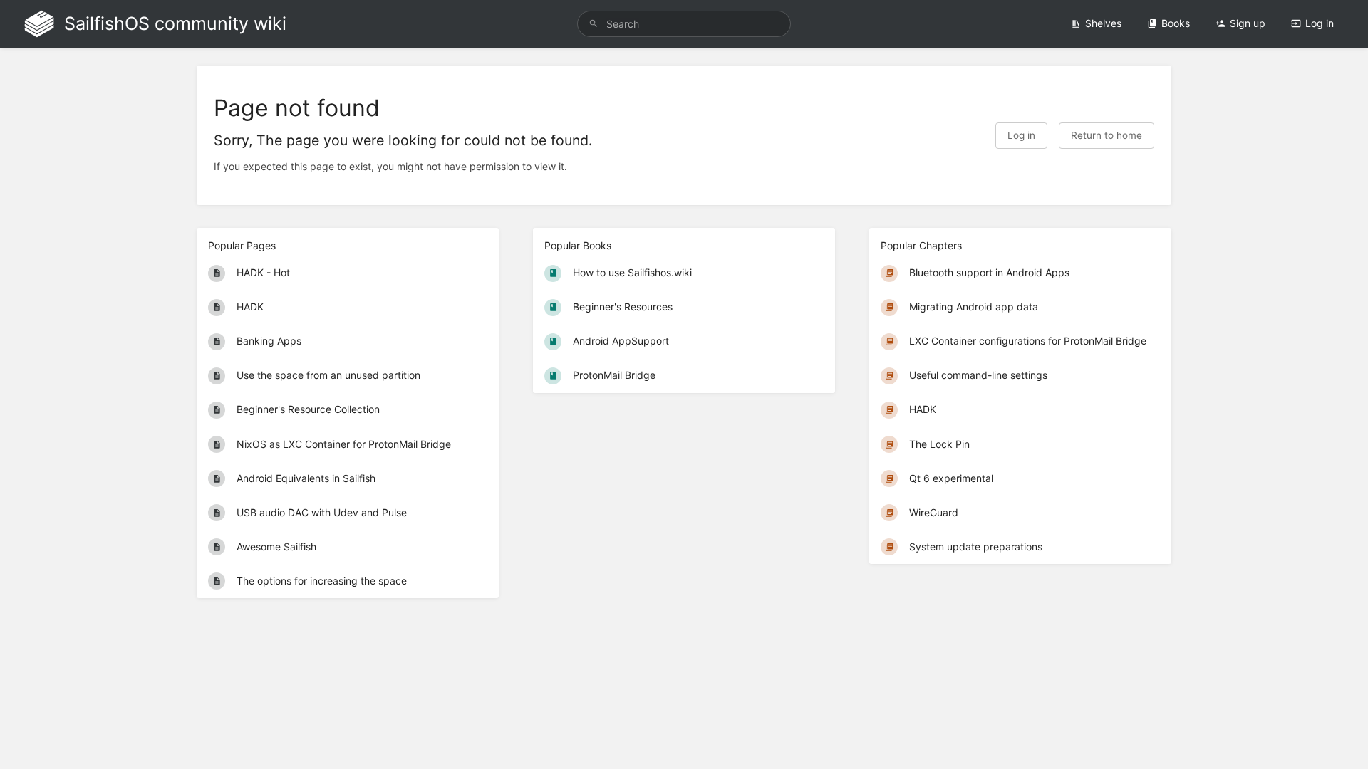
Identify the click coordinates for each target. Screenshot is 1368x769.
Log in (1319, 23)
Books (1175, 23)
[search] (684, 24)
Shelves (1103, 23)
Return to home (1106, 135)
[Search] (593, 24)
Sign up (1247, 23)
